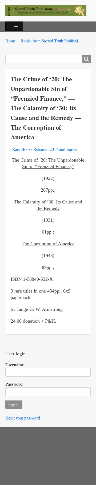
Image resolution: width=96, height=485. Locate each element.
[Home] (48, 10)
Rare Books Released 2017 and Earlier (45, 149)
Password (14, 384)
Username (14, 365)
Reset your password (22, 418)
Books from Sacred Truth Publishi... (51, 40)
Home (10, 40)
